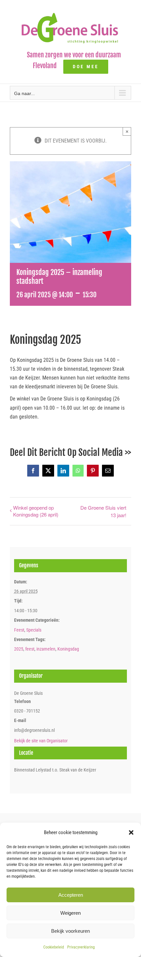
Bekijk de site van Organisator (41, 740)
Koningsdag (68, 649)
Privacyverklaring (81, 947)
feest (29, 649)
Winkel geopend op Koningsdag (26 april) (35, 511)
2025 (18, 649)
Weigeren (70, 913)
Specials (33, 630)
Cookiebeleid (53, 947)
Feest (19, 630)
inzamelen (45, 649)
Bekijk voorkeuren (70, 931)
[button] (131, 832)
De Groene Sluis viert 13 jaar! (103, 511)
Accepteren (70, 895)
